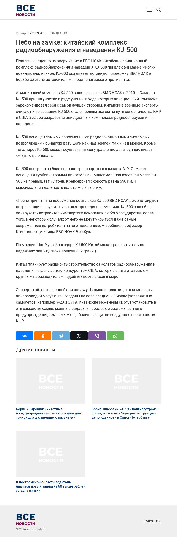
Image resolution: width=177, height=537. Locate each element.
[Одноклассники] (42, 335)
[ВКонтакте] (24, 335)
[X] (79, 335)
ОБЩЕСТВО (59, 33)
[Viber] (97, 335)
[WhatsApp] (115, 335)
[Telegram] (61, 335)
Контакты (152, 521)
